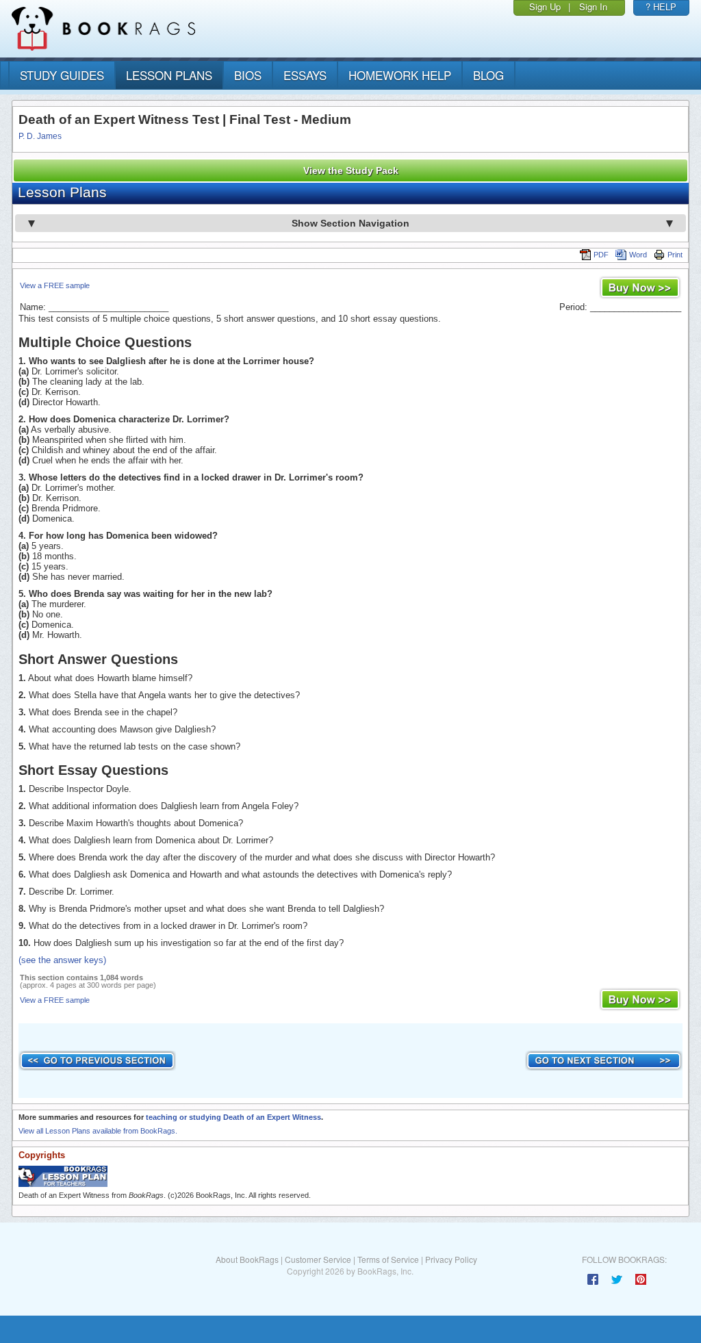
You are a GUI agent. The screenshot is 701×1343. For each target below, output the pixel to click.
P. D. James (40, 136)
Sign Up (545, 6)
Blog (488, 75)
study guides (62, 75)
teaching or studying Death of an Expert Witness (233, 1117)
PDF (601, 255)
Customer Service (318, 1259)
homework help (399, 75)
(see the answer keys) (62, 960)
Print (675, 255)
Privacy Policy (451, 1259)
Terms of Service (388, 1259)
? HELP (661, 6)
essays (305, 75)
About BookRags (247, 1259)
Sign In (593, 6)
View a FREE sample (55, 285)
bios (248, 75)
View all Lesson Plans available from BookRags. (97, 1131)
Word (638, 255)
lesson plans (169, 75)
